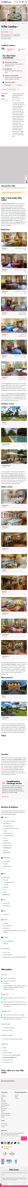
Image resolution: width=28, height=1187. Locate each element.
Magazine (3, 1110)
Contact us (3, 1096)
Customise (6, 1184)
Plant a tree (4, 1108)
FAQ (2, 1098)
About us (3, 1095)
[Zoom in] (26, 176)
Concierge (3, 1101)
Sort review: (4, 89)
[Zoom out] (26, 179)
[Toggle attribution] (26, 182)
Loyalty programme (5, 1113)
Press (2, 1111)
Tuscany (4, 29)
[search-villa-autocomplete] (17, 2)
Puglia (16, 1096)
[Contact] (15, 2)
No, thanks (15, 1184)
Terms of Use (4, 1123)
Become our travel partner (5, 1115)
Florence (17, 1098)
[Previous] (12, 19)
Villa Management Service (5, 1105)
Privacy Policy (4, 1125)
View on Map (10, 29)
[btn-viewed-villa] (19, 2)
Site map (3, 1100)
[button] (14, 199)
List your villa (4, 1103)
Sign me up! (24, 1138)
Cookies (3, 1126)
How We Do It (5, 796)
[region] (14, 165)
